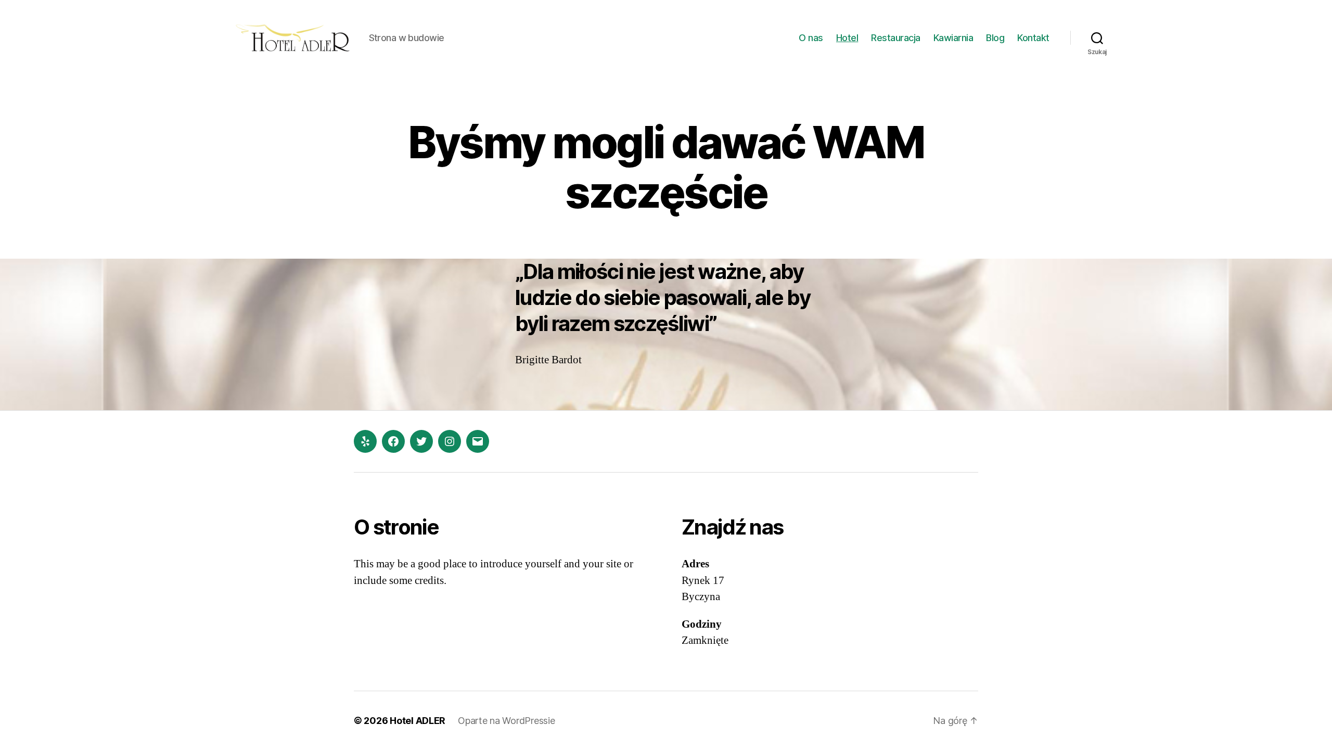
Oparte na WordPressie (506, 720)
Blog (995, 37)
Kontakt (1033, 37)
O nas (811, 37)
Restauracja (895, 37)
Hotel (847, 37)
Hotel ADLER (417, 720)
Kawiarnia (953, 37)
